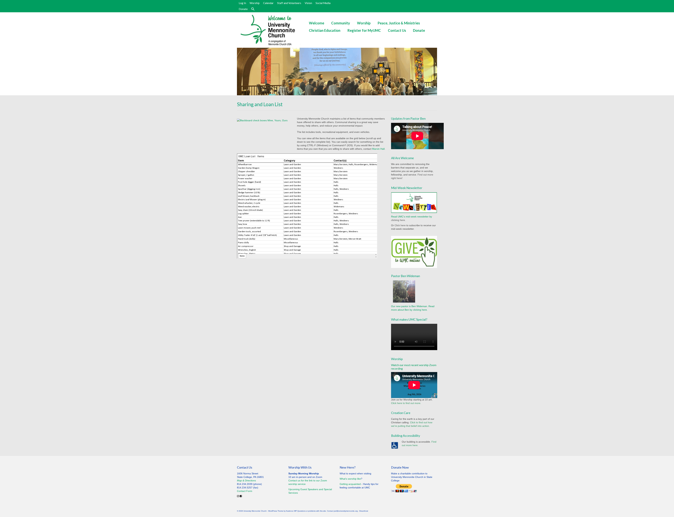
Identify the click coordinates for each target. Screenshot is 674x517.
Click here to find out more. (406, 403)
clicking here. (398, 220)
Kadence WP (291, 511)
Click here (400, 225)
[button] (252, 9)
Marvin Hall (378, 148)
